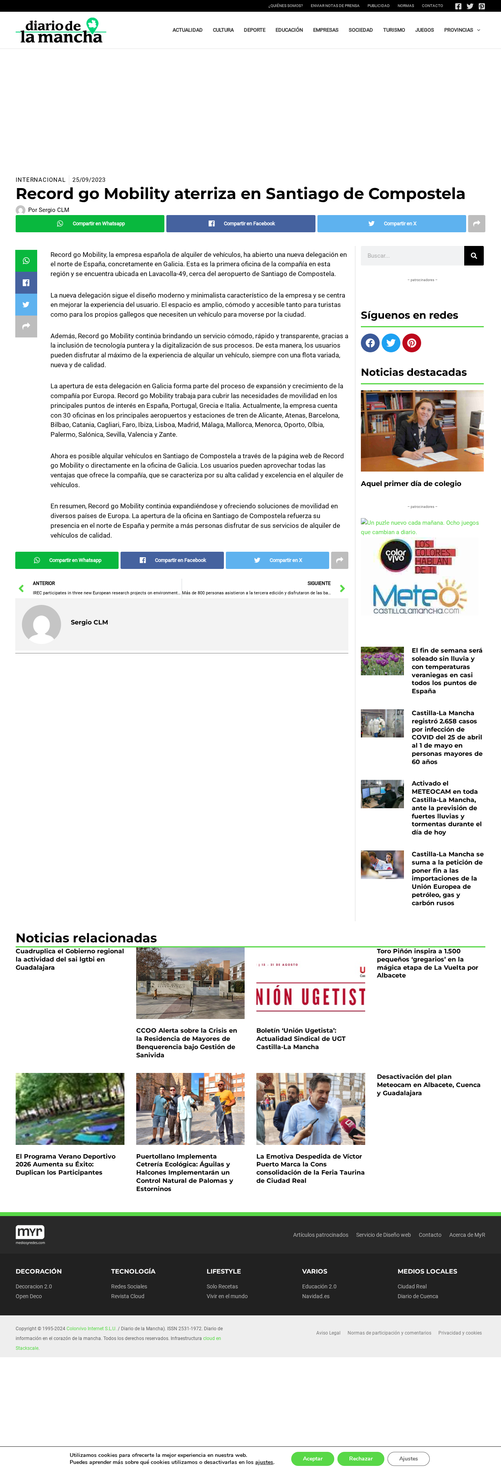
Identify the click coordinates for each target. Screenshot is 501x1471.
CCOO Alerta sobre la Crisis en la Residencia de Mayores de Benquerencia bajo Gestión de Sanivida (186, 1042)
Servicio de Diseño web (383, 1235)
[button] (476, 30)
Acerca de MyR (467, 1235)
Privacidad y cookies (460, 1333)
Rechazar (361, 1458)
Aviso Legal (328, 1333)
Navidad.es (316, 1296)
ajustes (264, 1462)
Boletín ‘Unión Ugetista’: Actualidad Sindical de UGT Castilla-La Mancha (301, 1039)
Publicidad (379, 6)
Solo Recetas (222, 1286)
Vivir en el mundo (227, 1296)
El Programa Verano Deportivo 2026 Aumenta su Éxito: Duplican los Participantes (65, 1165)
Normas (406, 6)
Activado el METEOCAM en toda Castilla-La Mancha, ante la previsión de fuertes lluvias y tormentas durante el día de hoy (447, 808)
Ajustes (408, 1458)
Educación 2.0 (319, 1286)
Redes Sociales (129, 1286)
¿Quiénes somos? (286, 6)
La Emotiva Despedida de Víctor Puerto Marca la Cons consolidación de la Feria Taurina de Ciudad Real (310, 1168)
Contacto (432, 6)
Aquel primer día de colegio (411, 483)
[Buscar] (474, 255)
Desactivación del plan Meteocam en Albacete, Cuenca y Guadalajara (429, 1085)
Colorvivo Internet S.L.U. (92, 1328)
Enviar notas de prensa (335, 6)
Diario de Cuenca (418, 1296)
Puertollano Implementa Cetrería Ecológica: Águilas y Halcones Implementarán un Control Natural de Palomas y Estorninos (184, 1173)
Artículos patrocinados (320, 1235)
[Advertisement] (250, 107)
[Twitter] (470, 6)
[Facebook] (458, 6)
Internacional (41, 179)
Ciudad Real (412, 1286)
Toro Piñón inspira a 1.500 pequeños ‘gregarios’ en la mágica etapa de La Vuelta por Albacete (427, 963)
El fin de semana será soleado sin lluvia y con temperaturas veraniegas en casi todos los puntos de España (447, 671)
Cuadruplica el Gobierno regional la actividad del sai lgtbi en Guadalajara (70, 959)
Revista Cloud (127, 1296)
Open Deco (29, 1296)
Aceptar (313, 1458)
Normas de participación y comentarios (389, 1333)
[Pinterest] (481, 6)
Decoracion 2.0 (34, 1286)
